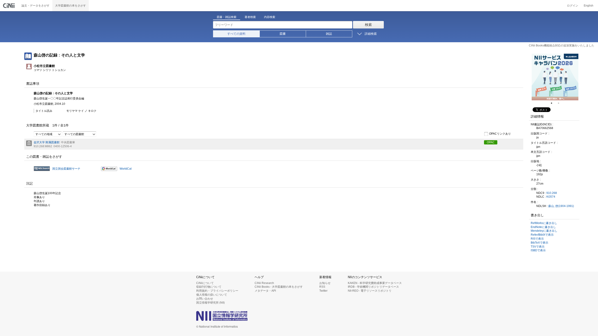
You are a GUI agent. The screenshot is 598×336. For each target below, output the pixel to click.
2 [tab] (560, 103)
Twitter (323, 290)
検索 (368, 25)
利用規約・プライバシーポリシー (217, 290)
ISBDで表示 (538, 250)
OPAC (491, 142)
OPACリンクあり (500, 133)
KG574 (550, 196)
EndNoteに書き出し (543, 227)
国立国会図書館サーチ (66, 168)
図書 (283, 33)
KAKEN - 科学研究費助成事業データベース (375, 283)
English (588, 5)
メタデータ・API (265, 290)
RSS (322, 286)
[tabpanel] (555, 77)
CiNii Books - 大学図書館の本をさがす (279, 286)
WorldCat (126, 168)
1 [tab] (553, 103)
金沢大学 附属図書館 (47, 142)
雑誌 (329, 33)
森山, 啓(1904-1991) (561, 206)
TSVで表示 (538, 246)
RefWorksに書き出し (544, 223)
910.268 (551, 193)
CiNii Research (264, 283)
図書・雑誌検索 (226, 17)
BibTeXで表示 (539, 242)
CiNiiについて (205, 283)
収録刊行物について (208, 286)
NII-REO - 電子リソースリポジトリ (370, 290)
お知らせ (325, 283)
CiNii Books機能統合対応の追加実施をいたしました (561, 45)
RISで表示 (537, 238)
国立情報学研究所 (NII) (210, 302)
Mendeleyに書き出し (544, 230)
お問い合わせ (204, 298)
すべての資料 (236, 33)
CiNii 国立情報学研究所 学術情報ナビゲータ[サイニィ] (9, 5)
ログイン (572, 5)
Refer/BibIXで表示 (542, 234)
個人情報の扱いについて (211, 294)
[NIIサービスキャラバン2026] (555, 77)
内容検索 (269, 17)
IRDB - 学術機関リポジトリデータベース (373, 286)
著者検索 (250, 17)
